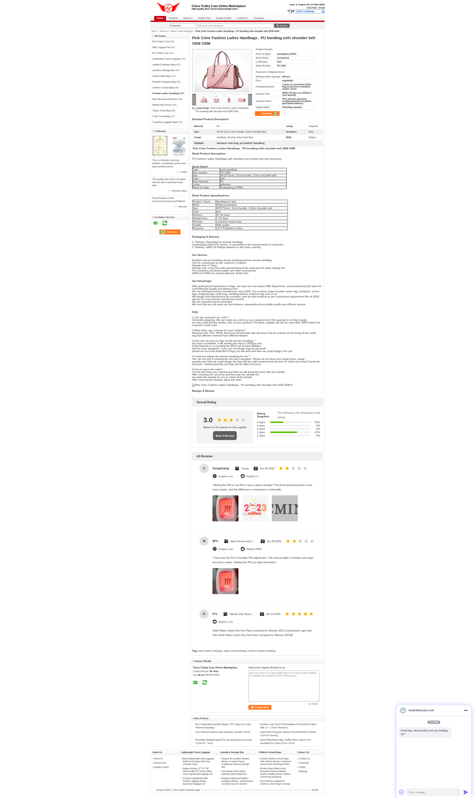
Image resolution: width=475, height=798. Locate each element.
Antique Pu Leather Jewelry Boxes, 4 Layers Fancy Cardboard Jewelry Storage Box (235, 762)
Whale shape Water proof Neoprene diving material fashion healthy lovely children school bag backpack (275, 772)
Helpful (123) (225, 622)
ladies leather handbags (210, 651)
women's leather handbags (262, 651)
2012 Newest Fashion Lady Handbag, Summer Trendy (222, 732)
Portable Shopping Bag (164, 82)
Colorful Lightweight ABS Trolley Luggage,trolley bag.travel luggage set (195, 781)
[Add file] (401, 792)
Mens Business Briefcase (165, 99)
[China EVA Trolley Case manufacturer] (171, 7)
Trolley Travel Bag (161, 110)
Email (322, 7)
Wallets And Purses (162, 105)
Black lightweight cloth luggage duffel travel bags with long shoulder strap (198, 761)
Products (173, 18)
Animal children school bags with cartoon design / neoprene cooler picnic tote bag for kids (275, 761)
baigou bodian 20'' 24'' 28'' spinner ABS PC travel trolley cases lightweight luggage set (198, 771)
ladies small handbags (235, 651)
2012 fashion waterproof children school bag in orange (275, 782)
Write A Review (225, 435)
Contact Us (242, 18)
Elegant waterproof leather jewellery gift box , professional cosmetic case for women (237, 781)
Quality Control (223, 18)
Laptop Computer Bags (164, 64)
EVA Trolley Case (161, 41)
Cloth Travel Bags (161, 116)
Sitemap (303, 771)
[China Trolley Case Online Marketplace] (323, 11)
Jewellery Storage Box (163, 70)
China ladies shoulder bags (186, 790)
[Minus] (465, 710)
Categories (175, 25)
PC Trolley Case (160, 53)
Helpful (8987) (254, 549)
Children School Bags (163, 87)
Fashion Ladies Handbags (181, 31)
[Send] (466, 792)
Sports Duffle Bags (161, 76)
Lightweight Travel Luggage (166, 59)
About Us (188, 18)
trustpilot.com (225, 476)
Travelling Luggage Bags (165, 122)
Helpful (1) (252, 476)
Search (283, 25)
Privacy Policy (164, 790)
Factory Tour (204, 18)
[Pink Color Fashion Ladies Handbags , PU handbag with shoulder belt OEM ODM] (222, 70)
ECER (315, 790)
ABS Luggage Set (161, 47)
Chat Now (312, 7)
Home (160, 18)
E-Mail (302, 767)
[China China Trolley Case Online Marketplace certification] (160, 155)
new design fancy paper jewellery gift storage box (234, 772)
